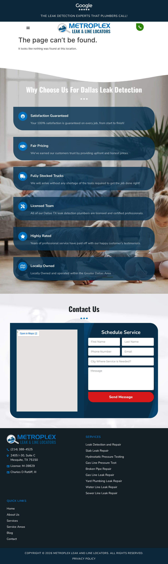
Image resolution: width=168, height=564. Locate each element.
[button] (28, 27)
